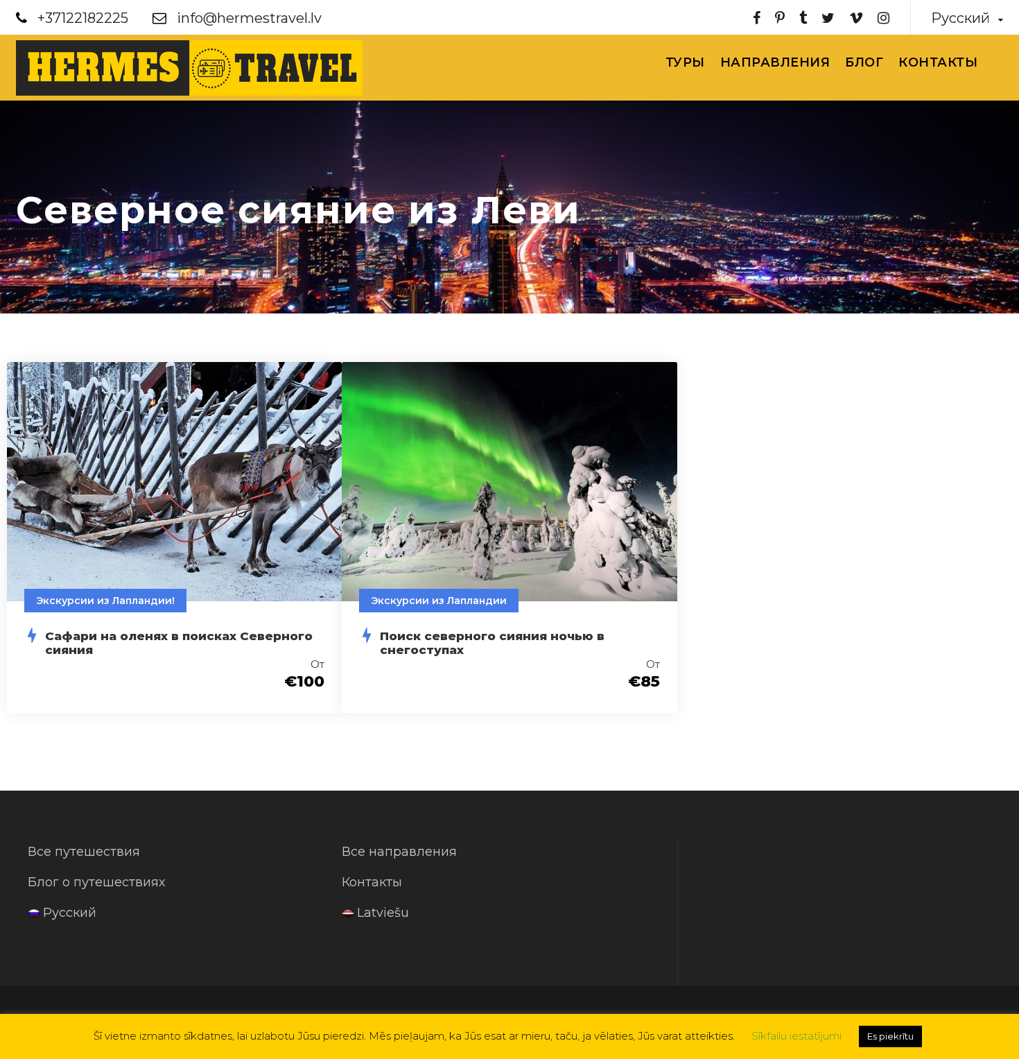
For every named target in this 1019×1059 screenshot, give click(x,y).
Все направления (399, 851)
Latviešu (383, 912)
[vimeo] (856, 18)
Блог (864, 62)
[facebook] (756, 18)
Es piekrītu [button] (890, 1036)
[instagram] (883, 18)
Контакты (937, 62)
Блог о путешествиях (96, 882)
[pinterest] (780, 18)
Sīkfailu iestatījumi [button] (796, 1035)
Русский (69, 912)
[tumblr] (803, 18)
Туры (685, 62)
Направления (775, 62)
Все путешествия (84, 851)
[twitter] (828, 18)
